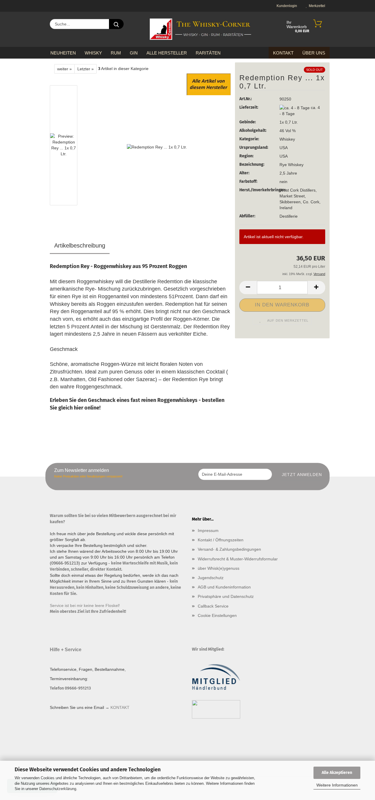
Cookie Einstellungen (217, 615)
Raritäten (208, 52)
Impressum (208, 530)
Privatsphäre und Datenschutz (226, 596)
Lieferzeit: (248, 107)
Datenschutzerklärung (57, 789)
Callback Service (213, 606)
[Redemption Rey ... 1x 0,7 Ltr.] (157, 146)
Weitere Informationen (337, 785)
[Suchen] (116, 24)
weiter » (64, 68)
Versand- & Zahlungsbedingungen (229, 549)
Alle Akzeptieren (337, 772)
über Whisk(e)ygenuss (218, 568)
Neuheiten (63, 52)
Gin (134, 52)
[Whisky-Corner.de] (200, 29)
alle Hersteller (166, 52)
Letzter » (85, 68)
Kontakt (283, 52)
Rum (116, 52)
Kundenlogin (286, 6)
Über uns (313, 52)
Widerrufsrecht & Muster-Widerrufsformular (238, 559)
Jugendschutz (211, 577)
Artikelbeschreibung (79, 245)
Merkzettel (316, 6)
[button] (248, 287)
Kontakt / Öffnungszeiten (220, 540)
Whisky (93, 52)
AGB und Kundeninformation (224, 587)
